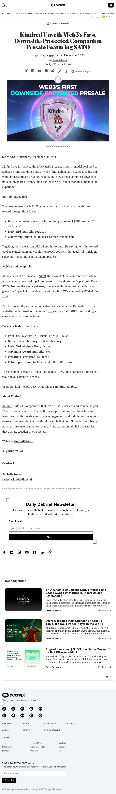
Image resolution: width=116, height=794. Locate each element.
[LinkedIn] (31, 709)
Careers (62, 747)
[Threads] (22, 709)
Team (4, 743)
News (26, 723)
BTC (4, 13)
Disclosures (7, 747)
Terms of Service (37, 743)
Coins (5, 730)
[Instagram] (13, 709)
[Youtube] (22, 715)
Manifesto (6, 751)
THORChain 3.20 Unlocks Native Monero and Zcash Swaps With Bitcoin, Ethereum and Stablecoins (76, 593)
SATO (42, 276)
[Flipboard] (31, 715)
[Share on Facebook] (46, 71)
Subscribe (9, 780)
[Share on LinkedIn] (32, 71)
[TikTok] (13, 715)
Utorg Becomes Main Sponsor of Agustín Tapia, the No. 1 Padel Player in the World (74, 622)
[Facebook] (40, 709)
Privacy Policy (36, 751)
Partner (6, 723)
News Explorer (52, 730)
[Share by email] (39, 71)
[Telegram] (40, 715)
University (70, 723)
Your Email (15, 521)
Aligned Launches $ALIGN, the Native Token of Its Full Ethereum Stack (78, 651)
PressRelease (59, 60)
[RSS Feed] (4, 715)
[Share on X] (26, 71)
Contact (62, 743)
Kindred (7, 166)
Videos (26, 730)
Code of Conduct (37, 747)
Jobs (61, 751)
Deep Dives (50, 723)
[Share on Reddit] (52, 71)
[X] (4, 709)
